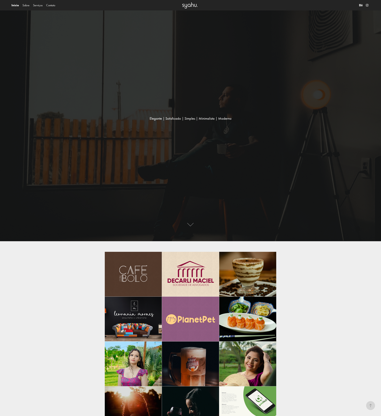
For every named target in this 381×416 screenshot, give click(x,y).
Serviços (38, 5)
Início (15, 5)
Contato (50, 5)
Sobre (25, 5)
